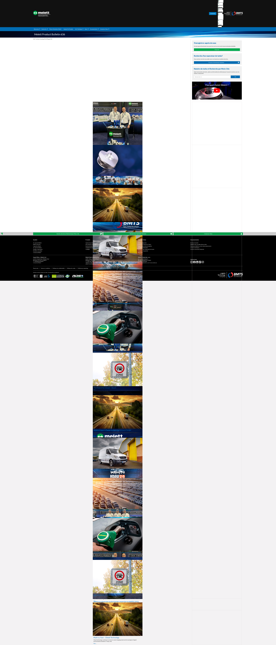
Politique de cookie (71, 268)
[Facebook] (194, 262)
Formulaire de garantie (143, 250)
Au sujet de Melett (37, 242)
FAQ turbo (140, 252)
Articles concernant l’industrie (197, 249)
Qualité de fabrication (143, 247)
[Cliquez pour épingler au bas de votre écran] (2, 233)
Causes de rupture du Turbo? (144, 244)
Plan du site (35, 268)
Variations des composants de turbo (146, 249)
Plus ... (45, 183)
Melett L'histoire (36, 244)
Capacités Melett (37, 246)
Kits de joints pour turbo (91, 244)
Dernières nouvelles (37, 250)
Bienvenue (36, 29)
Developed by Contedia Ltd (53, 272)
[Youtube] (191, 262)
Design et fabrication (38, 249)
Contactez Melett (37, 252)
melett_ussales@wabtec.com (92, 264)
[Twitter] (200, 262)
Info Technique (78, 29)
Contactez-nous (104, 29)
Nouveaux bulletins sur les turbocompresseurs (200, 246)
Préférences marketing (83, 268)
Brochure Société (194, 242)
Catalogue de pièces (90, 247)
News (86, 29)
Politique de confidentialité (58, 268)
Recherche (44, 29)
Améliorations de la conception (145, 246)
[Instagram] (203, 262)
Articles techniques (194, 247)
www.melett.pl (153, 262)
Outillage (88, 249)
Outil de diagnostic (142, 242)
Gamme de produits (68, 29)
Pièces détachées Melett (55, 29)
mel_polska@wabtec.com (143, 262)
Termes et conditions (45, 268)
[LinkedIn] (197, 262)
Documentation (93, 29)
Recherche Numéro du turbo (92, 246)
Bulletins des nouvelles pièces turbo (198, 244)
